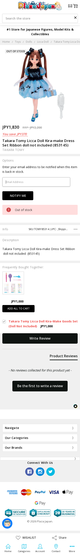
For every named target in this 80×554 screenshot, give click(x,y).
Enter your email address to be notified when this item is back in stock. (39, 169)
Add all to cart (18, 308)
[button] (75, 17)
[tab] (64, 357)
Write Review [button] (40, 338)
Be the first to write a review (40, 386)
